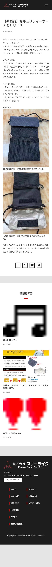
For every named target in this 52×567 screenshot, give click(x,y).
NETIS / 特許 (34, 503)
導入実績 (15, 503)
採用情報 (15, 510)
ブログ (14, 517)
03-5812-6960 (14, 480)
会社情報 (15, 496)
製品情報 (33, 496)
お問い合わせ (17, 524)
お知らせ (33, 489)
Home (13, 489)
